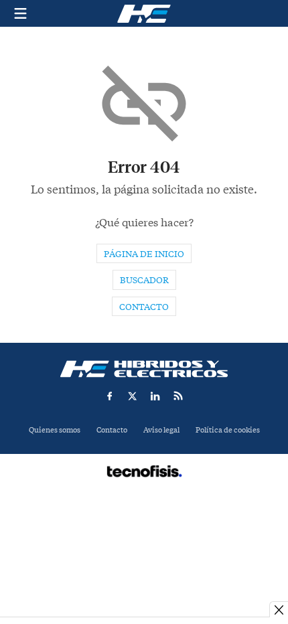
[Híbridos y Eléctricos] (144, 369)
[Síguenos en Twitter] (132, 395)
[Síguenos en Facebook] (109, 395)
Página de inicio (144, 254)
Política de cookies (228, 430)
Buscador (144, 280)
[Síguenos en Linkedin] (155, 395)
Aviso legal (161, 430)
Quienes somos (54, 430)
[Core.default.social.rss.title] (178, 395)
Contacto (144, 307)
